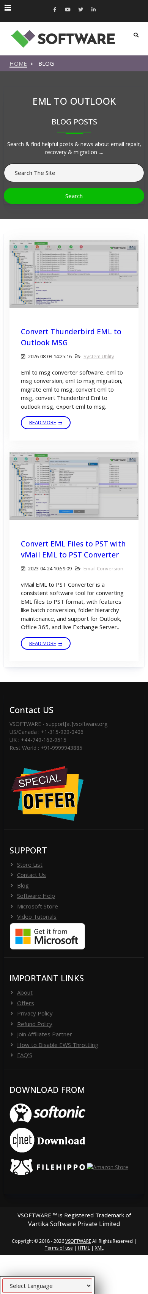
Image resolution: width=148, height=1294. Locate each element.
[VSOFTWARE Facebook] (54, 10)
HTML (84, 1248)
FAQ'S (24, 1055)
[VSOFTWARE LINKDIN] (93, 10)
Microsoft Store (37, 906)
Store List (30, 864)
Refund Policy (34, 1024)
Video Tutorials (37, 916)
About (25, 992)
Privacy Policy (35, 1013)
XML (99, 1248)
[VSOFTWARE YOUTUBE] (67, 10)
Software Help (36, 895)
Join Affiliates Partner (44, 1034)
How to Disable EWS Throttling (57, 1044)
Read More (42, 422)
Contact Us (31, 874)
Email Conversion (103, 568)
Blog (23, 885)
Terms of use (59, 1248)
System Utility (98, 356)
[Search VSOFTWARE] (136, 35)
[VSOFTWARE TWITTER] (80, 10)
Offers (25, 1003)
